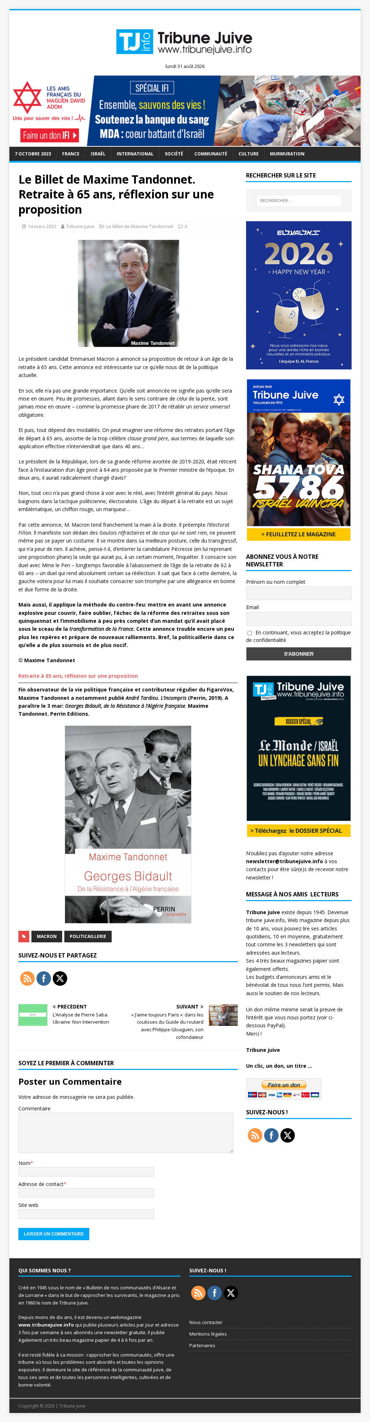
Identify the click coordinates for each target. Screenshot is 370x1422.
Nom (24, 1163)
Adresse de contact (41, 1184)
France (70, 154)
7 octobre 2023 (33, 154)
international (135, 154)
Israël (98, 154)
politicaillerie (88, 936)
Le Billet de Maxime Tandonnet (139, 226)
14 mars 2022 (42, 226)
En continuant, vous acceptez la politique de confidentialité (298, 636)
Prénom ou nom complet (275, 581)
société (174, 154)
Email (252, 607)
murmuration (287, 154)
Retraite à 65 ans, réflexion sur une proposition (78, 675)
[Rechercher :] (299, 200)
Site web (28, 1205)
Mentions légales (208, 1334)
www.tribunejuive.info (46, 1325)
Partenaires (202, 1345)
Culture (248, 154)
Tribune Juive (80, 226)
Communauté (210, 154)
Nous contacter (206, 1322)
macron (47, 936)
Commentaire (34, 1108)
